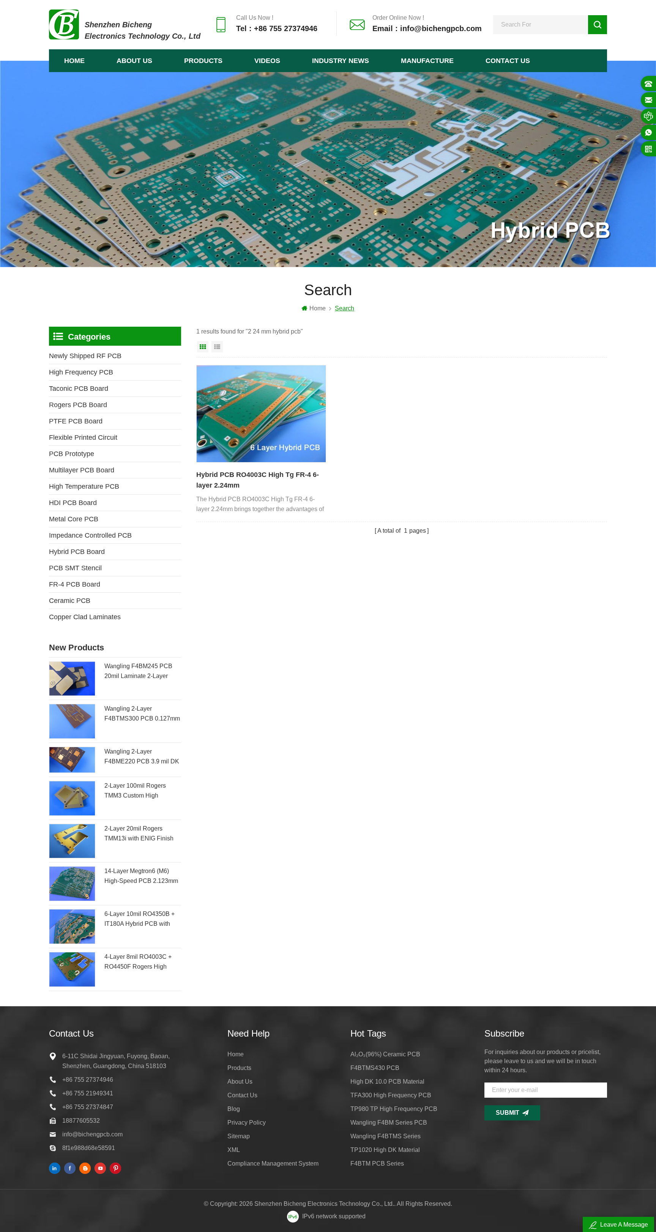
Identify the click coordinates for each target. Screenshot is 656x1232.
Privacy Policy (246, 1122)
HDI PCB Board (73, 503)
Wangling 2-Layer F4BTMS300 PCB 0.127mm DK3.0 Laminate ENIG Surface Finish (142, 714)
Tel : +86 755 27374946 (276, 28)
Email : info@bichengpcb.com (427, 28)
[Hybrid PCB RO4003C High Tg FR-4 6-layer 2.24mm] (261, 414)
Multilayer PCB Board (81, 470)
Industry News (340, 61)
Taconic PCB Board (78, 388)
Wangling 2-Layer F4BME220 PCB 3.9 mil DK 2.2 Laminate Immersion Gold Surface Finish (141, 757)
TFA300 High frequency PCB (390, 1095)
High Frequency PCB (81, 372)
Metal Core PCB (73, 519)
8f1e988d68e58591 (88, 1148)
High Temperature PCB (84, 486)
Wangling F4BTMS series (385, 1136)
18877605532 (81, 1120)
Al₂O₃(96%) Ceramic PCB (385, 1054)
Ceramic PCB (69, 600)
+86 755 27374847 (87, 1107)
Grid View (202, 346)
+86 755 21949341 (87, 1093)
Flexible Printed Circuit (83, 437)
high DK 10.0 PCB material (387, 1081)
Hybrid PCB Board (77, 551)
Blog (233, 1109)
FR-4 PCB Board (74, 584)
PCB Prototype (71, 454)
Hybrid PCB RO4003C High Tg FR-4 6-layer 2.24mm (257, 480)
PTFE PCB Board (75, 421)
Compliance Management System (273, 1163)
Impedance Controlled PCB (90, 535)
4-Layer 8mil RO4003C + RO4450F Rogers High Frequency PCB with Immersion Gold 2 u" (138, 963)
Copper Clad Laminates (85, 617)
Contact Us (508, 61)
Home (74, 61)
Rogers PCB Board (78, 405)
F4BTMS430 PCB (374, 1068)
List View (217, 346)
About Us (134, 61)
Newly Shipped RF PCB (85, 356)
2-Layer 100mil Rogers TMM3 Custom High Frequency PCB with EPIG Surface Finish (140, 791)
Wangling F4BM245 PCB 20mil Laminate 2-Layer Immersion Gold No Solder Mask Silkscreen (140, 672)
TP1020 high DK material (385, 1150)
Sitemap (238, 1136)
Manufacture (427, 61)
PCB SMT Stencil (75, 568)
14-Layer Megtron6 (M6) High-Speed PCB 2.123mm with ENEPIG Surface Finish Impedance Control (142, 877)
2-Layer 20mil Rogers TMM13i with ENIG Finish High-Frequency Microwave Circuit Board (141, 834)
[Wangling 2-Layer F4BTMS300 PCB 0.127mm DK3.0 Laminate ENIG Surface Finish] (72, 721)
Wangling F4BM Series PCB (388, 1122)
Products (203, 61)
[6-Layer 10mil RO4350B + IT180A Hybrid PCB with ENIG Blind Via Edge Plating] (72, 926)
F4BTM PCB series (377, 1163)
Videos (267, 61)
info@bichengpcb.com (92, 1134)
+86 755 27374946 (87, 1079)
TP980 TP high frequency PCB (393, 1109)
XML (233, 1150)
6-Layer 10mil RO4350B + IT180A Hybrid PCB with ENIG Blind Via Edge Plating (139, 920)
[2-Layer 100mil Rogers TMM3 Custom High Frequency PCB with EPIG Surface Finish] (72, 798)
